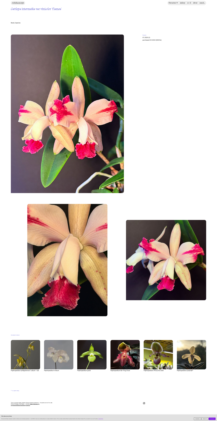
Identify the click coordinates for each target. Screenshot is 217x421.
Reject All (204, 418)
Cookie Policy (100, 418)
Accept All (212, 418)
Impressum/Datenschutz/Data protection (20, 405)
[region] (108, 417)
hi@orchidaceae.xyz (34, 404)
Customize (197, 418)
